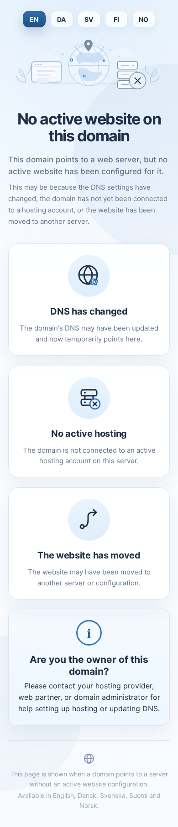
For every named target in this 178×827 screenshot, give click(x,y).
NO (144, 19)
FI (117, 19)
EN (34, 19)
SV (89, 19)
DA (61, 19)
